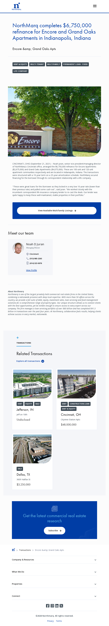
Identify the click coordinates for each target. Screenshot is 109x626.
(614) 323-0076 (36, 263)
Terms (59, 621)
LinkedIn (56, 605)
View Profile (31, 270)
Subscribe (53, 530)
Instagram (52, 605)
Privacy (50, 621)
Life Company (20, 71)
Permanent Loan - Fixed (75, 64)
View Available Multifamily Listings (55, 210)
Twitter (61, 605)
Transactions (25, 550)
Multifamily (53, 64)
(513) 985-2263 (36, 258)
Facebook (47, 605)
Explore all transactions (28, 361)
